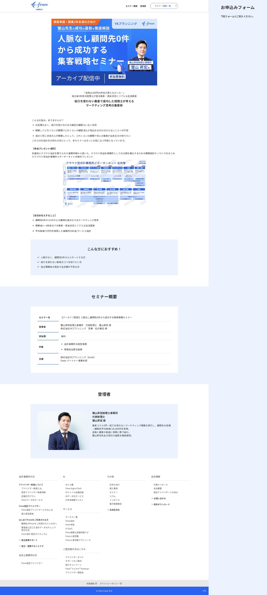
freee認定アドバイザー (32, 563)
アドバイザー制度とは (31, 488)
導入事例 (114, 488)
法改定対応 (115, 509)
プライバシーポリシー (109, 583)
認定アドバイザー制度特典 (33, 492)
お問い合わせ (160, 498)
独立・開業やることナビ (32, 546)
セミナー (114, 492)
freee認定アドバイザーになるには (37, 509)
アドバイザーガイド (74, 557)
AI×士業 (69, 484)
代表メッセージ (161, 484)
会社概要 (158, 488)
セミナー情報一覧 (163, 5)
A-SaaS (68, 528)
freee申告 (70, 524)
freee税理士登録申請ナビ (77, 532)
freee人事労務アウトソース (78, 540)
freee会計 (70, 520)
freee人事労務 (72, 536)
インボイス (115, 499)
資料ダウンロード (162, 504)
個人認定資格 (27, 513)
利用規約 (91, 583)
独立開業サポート (29, 540)
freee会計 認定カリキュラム (34, 533)
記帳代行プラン (28, 496)
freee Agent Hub (73, 488)
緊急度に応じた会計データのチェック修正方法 (38, 529)
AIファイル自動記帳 (74, 492)
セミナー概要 (131, 6)
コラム (113, 496)
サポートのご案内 (73, 560)
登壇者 (143, 6)
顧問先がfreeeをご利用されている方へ (39, 523)
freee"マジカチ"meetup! (77, 568)
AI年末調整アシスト (74, 499)
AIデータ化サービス (74, 496)
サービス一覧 (71, 517)
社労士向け (115, 484)
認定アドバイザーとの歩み (166, 492)
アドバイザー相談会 (74, 572)
